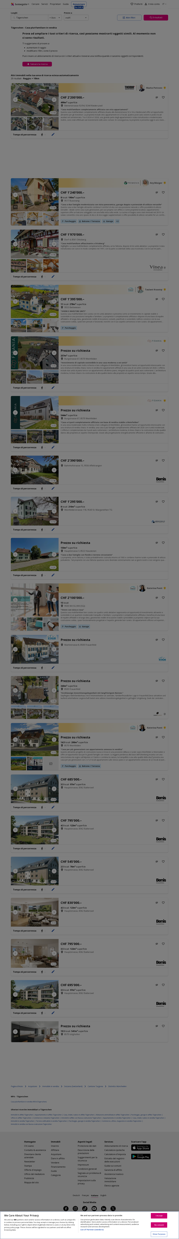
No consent (159, 1225)
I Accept (159, 1215)
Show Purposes (159, 1234)
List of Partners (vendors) (92, 1229)
